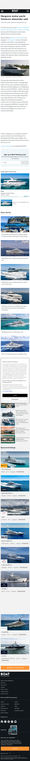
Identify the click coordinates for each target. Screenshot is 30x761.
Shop (16, 706)
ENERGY (5, 589)
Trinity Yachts (5, 543)
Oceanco (4, 519)
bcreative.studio (19, 710)
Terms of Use (4, 689)
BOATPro (17, 704)
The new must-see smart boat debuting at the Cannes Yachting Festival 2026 (22, 421)
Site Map (17, 708)
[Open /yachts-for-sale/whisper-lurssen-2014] (15, 622)
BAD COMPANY (7, 541)
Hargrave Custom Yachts (17, 38)
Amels (3, 472)
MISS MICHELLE (7, 493)
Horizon (4, 495)
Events (16, 702)
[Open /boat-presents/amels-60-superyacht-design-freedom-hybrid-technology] (8, 413)
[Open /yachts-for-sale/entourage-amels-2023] (15, 459)
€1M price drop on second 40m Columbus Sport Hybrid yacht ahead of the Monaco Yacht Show (14, 308)
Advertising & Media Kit (7, 680)
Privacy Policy (4, 693)
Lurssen (4, 634)
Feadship (4, 567)
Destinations (4, 708)
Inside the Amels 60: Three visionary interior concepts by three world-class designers (22, 413)
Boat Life (3, 710)
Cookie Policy (4, 691)
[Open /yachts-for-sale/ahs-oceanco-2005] (15, 507)
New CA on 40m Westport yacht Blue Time (14, 354)
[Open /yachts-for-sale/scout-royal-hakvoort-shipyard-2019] (15, 646)
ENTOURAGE (6, 469)
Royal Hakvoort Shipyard (8, 658)
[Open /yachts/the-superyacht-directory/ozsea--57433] (15, 181)
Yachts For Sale (5, 704)
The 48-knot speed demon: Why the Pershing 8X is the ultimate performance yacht (22, 430)
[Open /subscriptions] (11, 730)
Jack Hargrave (10, 40)
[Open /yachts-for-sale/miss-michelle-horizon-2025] (15, 483)
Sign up (15, 748)
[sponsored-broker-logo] (4, 467)
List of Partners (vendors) (7, 391)
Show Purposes (15, 399)
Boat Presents (4, 712)
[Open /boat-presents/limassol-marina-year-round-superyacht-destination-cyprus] (8, 404)
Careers (3, 687)
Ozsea (2, 191)
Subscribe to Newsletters (15, 667)
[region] (15, 380)
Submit (25, 162)
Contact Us (4, 685)
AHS (3, 517)
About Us (3, 683)
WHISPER (5, 632)
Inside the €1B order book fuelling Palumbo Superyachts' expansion (22, 439)
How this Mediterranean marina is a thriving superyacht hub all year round (22, 404)
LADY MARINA (7, 565)
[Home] (15, 11)
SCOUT (4, 656)
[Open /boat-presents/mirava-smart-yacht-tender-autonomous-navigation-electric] (8, 422)
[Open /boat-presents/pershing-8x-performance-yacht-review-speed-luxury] (8, 430)
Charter (3, 706)
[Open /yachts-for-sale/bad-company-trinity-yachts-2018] (15, 531)
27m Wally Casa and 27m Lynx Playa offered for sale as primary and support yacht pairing (14, 235)
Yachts (2, 702)
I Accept (15, 395)
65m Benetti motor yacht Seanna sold (12, 332)
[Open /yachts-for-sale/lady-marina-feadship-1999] (15, 555)
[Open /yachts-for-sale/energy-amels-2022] (15, 579)
